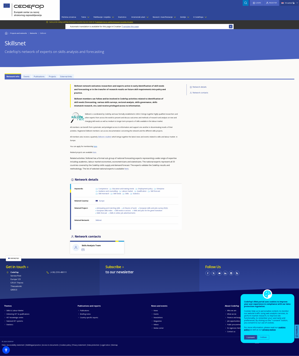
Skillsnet (99, 220)
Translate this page (130, 26)
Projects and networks (18, 33)
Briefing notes (85, 314)
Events (26, 76)
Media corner (159, 328)
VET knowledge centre (14, 317)
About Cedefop (232, 306)
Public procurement (234, 324)
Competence (103, 189)
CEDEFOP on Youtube (219, 273)
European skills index (104, 210)
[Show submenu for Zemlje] (188, 17)
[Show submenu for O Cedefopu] (205, 17)
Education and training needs (123, 189)
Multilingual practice (33, 345)
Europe (101, 201)
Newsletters (158, 317)
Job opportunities (233, 321)
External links (66, 76)
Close (230, 26)
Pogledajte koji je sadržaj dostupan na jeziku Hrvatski (114, 22)
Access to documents (50, 345)
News (156, 310)
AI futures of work (130, 208)
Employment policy (145, 189)
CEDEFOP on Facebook (207, 273)
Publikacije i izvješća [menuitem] (102, 17)
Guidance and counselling (108, 191)
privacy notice (269, 329)
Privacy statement (79, 345)
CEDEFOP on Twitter (213, 273)
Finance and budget (234, 317)
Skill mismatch (103, 193)
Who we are (231, 310)
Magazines (158, 321)
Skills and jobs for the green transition (148, 210)
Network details (199, 87)
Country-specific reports (89, 317)
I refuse (263, 337)
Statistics (136, 193)
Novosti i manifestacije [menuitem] (163, 17)
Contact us (231, 331)
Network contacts (200, 92)
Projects (52, 76)
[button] (6, 350)
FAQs (4, 345)
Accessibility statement (16, 345)
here (94, 152)
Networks (33, 33)
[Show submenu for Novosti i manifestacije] (175, 17)
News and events (159, 306)
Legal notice (105, 345)
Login (258, 3)
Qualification (141, 191)
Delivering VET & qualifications (17, 314)
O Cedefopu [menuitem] (198, 17)
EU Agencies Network (235, 328)
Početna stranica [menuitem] (69, 17)
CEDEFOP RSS (237, 273)
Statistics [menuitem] (122, 17)
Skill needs (117, 193)
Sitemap (114, 345)
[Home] (28, 10)
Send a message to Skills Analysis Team (83, 250)
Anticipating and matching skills (108, 208)
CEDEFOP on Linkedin (225, 273)
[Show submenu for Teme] (88, 17)
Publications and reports (89, 306)
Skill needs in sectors (123, 210)
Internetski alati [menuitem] (138, 17)
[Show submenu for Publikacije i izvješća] (113, 17)
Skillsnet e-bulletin (104, 137)
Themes (8, 306)
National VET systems (14, 321)
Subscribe (113, 266)
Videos (156, 324)
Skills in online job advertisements (122, 213)
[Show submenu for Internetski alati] (147, 17)
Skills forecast (102, 213)
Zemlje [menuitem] (183, 17)
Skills (127, 193)
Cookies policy (65, 345)
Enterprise (160, 189)
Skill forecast (155, 191)
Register (273, 3)
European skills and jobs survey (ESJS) (153, 208)
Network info (13, 76)
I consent (251, 337)
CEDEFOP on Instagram (231, 273)
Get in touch (16, 266)
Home (6, 32)
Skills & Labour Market (14, 310)
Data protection (93, 345)
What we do (231, 314)
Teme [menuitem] (83, 17)
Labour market (127, 191)
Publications (39, 76)
